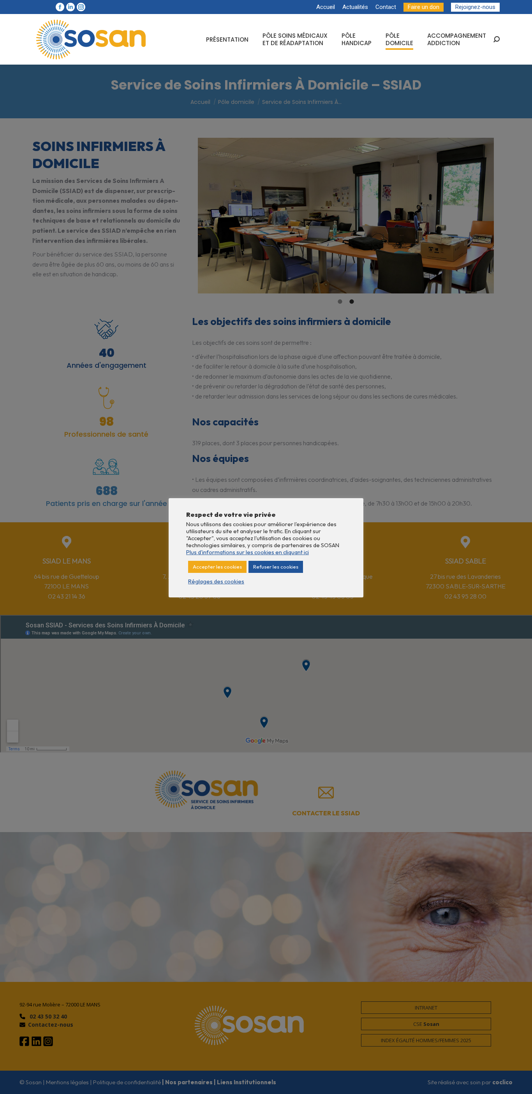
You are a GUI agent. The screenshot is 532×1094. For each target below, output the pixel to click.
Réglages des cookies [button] (216, 581)
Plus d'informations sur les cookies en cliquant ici (247, 552)
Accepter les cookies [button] (217, 567)
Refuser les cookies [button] (275, 567)
